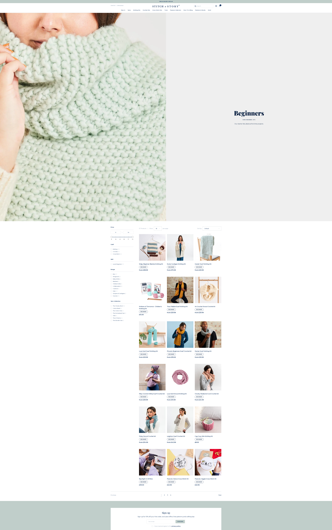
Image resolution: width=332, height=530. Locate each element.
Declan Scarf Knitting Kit (203, 351)
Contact (113, 5)
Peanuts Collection (175, 10)
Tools (166, 10)
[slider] (111, 237)
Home (244, 119)
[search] (203, 6)
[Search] (195, 6)
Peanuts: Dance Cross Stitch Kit (178, 479)
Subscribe (180, 521)
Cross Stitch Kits (157, 10)
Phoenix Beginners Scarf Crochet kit (179, 351)
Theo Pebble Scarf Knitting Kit (177, 306)
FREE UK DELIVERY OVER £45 (166, 1)
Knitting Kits (136, 10)
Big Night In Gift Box (146, 479)
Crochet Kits (146, 10)
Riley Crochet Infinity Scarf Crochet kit (152, 394)
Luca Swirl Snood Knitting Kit (177, 394)
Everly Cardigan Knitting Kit (176, 264)
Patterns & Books (200, 10)
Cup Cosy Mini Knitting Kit (204, 436)
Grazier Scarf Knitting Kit (203, 264)
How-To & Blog (188, 10)
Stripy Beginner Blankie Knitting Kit (151, 264)
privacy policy (176, 526)
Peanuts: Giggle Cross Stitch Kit (205, 479)
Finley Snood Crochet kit (147, 436)
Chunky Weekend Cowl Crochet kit (207, 394)
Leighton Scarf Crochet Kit (176, 436)
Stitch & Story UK (166, 6)
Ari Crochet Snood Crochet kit (205, 306)
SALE (209, 10)
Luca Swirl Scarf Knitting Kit (148, 351)
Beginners (249, 119)
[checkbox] (123, 249)
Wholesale (120, 5)
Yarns (129, 10)
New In (123, 10)
